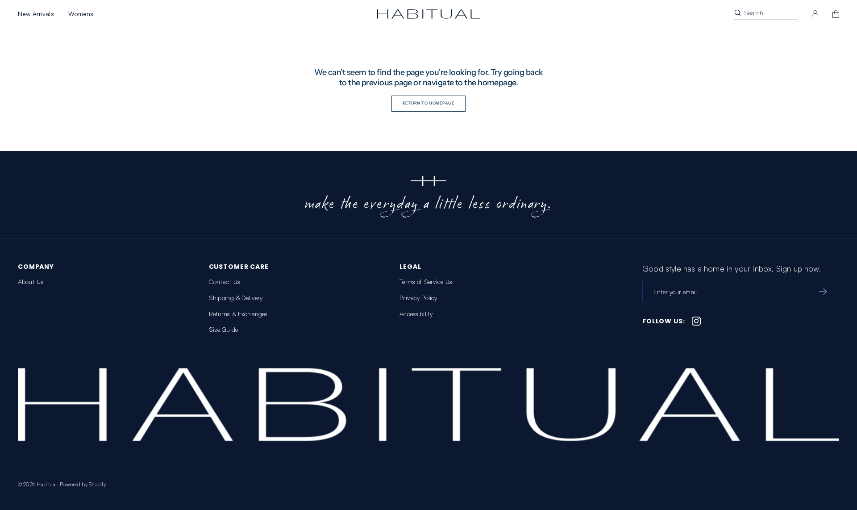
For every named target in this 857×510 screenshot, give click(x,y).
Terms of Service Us (425, 281)
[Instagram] (696, 321)
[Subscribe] (822, 291)
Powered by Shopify (83, 484)
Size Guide (223, 329)
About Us (30, 281)
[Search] (737, 13)
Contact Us (224, 281)
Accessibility (416, 314)
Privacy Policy (418, 297)
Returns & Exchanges (238, 314)
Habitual (47, 484)
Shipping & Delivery (236, 297)
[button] (815, 14)
